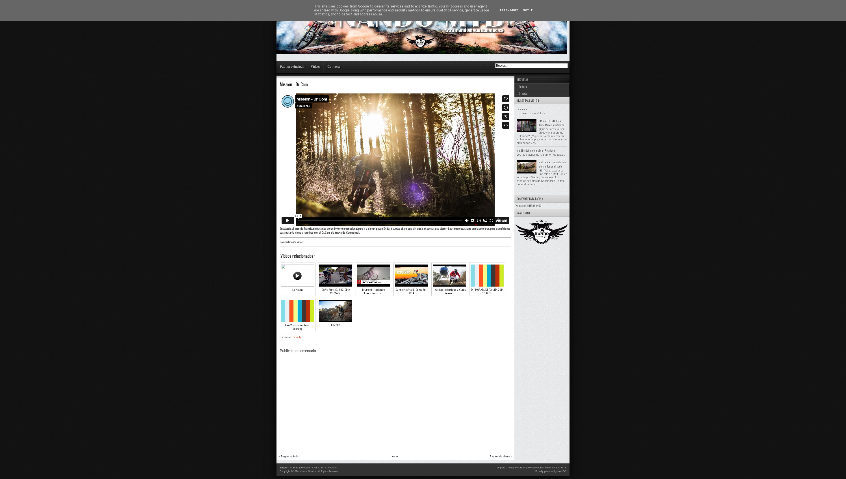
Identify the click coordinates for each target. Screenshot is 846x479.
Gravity (297, 337)
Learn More (509, 10)
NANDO (332, 467)
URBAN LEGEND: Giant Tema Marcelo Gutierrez (551, 123)
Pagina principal (292, 66)
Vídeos (315, 66)
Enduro (523, 86)
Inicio (394, 456)
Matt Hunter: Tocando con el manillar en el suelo (552, 164)
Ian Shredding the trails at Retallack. (536, 150)
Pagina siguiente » (501, 456)
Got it (528, 10)
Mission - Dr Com (294, 84)
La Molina (522, 109)
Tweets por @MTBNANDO (528, 205)
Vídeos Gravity (308, 471)
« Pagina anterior (289, 456)
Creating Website (300, 467)
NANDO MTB (319, 467)
